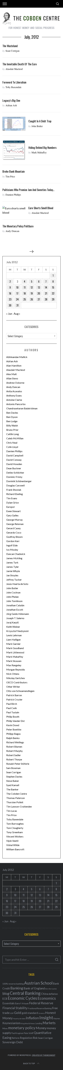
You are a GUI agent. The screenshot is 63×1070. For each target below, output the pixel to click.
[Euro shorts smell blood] (13, 210)
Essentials (8, 1003)
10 (17, 287)
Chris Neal (11, 442)
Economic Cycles (22, 998)
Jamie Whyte (13, 571)
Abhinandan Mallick (16, 356)
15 (53, 287)
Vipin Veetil (12, 840)
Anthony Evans (14, 395)
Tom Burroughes (15, 823)
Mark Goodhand (15, 648)
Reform (15, 1038)
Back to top (29, 1064)
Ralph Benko (13, 738)
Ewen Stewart (13, 511)
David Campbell (14, 455)
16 (10, 293)
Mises (5, 1028)
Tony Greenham (14, 832)
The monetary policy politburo (17, 226)
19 (32, 293)
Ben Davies (12, 412)
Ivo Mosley (12, 549)
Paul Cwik (11, 708)
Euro (17, 1003)
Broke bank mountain (13, 171)
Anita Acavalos (14, 391)
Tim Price (10, 176)
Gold (17, 1013)
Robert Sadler (13, 755)
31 (17, 305)
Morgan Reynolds (15, 669)
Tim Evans (11, 498)
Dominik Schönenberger (19, 481)
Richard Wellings (15, 742)
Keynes (57, 1018)
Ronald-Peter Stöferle (17, 763)
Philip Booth (12, 716)
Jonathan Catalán (15, 605)
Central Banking (25, 993)
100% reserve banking (13, 983)
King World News (28, 1023)
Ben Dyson (12, 416)
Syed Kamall (12, 785)
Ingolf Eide (12, 545)
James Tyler (12, 566)
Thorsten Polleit (14, 802)
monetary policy (21, 1028)
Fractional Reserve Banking (40, 1008)
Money (41, 1028)
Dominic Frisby (14, 476)
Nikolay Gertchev (15, 678)
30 (10, 305)
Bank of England (34, 988)
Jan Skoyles (12, 575)
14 (46, 287)
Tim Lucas (11, 810)
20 (38, 293)
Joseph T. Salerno (15, 618)
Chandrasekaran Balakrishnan (21, 408)
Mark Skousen (13, 660)
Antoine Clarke (14, 399)
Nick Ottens (12, 673)
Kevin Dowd (12, 725)
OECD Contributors (16, 682)
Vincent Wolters (14, 836)
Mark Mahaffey (39, 152)
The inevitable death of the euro (19, 64)
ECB (4, 998)
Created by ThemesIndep (43, 1055)
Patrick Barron (14, 695)
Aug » (17, 313)
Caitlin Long (12, 434)
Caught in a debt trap (39, 121)
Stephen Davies (14, 776)
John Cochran (13, 592)
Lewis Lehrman (14, 635)
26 (31, 299)
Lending (38, 1023)
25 (24, 299)
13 (39, 287)
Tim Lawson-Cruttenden (19, 806)
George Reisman (15, 523)
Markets (49, 1023)
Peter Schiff (28, 1033)
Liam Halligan (13, 639)
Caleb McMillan (14, 438)
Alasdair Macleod (14, 68)
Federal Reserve (41, 1003)
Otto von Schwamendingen (20, 690)
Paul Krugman (17, 1033)
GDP (12, 1013)
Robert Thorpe (14, 759)
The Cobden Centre (16, 793)
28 (46, 299)
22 (53, 293)
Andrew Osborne (15, 382)
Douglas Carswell (15, 485)
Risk (35, 1037)
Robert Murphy (14, 750)
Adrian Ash (11, 105)
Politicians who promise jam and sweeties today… (28, 190)
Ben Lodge (11, 421)
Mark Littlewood (15, 652)
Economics (47, 998)
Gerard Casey (13, 528)
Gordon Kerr (13, 541)
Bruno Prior (12, 429)
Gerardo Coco (13, 532)
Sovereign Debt (12, 1042)
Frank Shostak (13, 489)
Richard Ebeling (14, 493)
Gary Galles (12, 515)
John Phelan (12, 596)
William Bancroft (15, 849)
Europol (10, 506)
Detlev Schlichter (15, 472)
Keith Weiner (13, 626)
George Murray (14, 519)
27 (39, 299)
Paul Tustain (12, 712)
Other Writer (13, 686)
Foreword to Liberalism (14, 82)
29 (53, 299)
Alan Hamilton (13, 365)
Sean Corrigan (12, 50)
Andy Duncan (12, 231)
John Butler (37, 126)
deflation (53, 993)
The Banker (12, 789)
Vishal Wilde (12, 845)
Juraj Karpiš (12, 622)
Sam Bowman (13, 767)
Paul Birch (11, 703)
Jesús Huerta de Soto (17, 583)
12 (32, 287)
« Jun (9, 313)
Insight (46, 1017)
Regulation (26, 1037)
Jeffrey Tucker (14, 579)
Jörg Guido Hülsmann (17, 613)
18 (25, 293)
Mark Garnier (13, 643)
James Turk (12, 562)
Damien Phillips (13, 194)
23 (10, 299)
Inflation (32, 1018)
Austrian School (38, 982)
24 (17, 299)
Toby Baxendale (13, 87)
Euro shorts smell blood (40, 208)
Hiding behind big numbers (42, 147)
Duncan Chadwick (15, 553)
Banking (16, 988)
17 (17, 293)
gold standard (30, 1012)
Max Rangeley (13, 665)
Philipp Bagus (13, 733)
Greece (41, 1013)
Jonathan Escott (14, 609)
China (44, 993)
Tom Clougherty (14, 827)
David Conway (14, 459)
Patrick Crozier (14, 699)
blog (5, 993)
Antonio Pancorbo (16, 404)
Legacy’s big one (11, 100)
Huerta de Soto (19, 1018)
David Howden (14, 464)
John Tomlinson (14, 601)
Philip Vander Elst (15, 720)
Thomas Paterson (15, 797)
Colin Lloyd (12, 446)
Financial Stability (15, 1008)
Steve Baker (12, 780)
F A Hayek (24, 1003)
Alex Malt (11, 374)
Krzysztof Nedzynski (17, 630)
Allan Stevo (12, 378)
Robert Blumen (14, 746)
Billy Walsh (12, 425)
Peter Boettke (13, 729)
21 (46, 293)
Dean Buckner (13, 468)
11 (25, 287)
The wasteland (10, 46)
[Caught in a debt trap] (13, 124)
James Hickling (14, 558)
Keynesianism (11, 1023)
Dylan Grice (12, 502)
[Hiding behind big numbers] (13, 150)
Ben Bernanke (51, 989)
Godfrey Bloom (14, 536)
